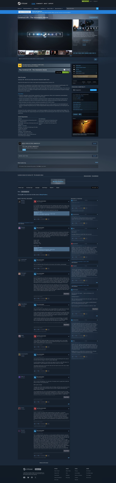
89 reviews (23, 377)
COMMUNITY (39, 3)
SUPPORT (50, 3)
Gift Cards (56, 479)
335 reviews (23, 432)
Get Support (88, 475)
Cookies (76, 477)
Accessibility (77, 473)
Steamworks (56, 475)
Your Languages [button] (25, 191)
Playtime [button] (51, 187)
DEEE (22, 335)
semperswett (23, 259)
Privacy (76, 470)
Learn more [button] (93, 90)
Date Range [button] (44, 187)
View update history (77, 104)
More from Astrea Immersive (31, 143)
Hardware (67, 475)
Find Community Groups (77, 109)
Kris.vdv (23, 430)
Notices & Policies (78, 475)
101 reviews (23, 306)
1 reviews (22, 356)
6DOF (83, 53)
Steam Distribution (58, 477)
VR (74, 53)
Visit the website (76, 102)
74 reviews (23, 409)
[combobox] (81, 8)
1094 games (23, 431)
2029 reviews (23, 260)
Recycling (68, 477)
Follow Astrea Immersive (30, 146)
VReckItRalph (24, 304)
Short (76, 53)
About (45, 3)
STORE (33, 3)
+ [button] (95, 53)
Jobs (67, 473)
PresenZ (84, 44)
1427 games (23, 274)
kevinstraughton (24, 353)
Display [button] (57, 187)
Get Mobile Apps (89, 473)
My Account (88, 477)
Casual (79, 53)
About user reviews (87, 175)
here (40, 166)
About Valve (68, 470)
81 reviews (23, 275)
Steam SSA (56, 473)
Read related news (76, 106)
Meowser (23, 227)
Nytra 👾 (23, 376)
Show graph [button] (94, 187)
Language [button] (37, 187)
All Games (20, 15)
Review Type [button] (20, 187)
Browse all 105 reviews (44, 462)
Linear (90, 53)
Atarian (22, 407)
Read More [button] (66, 293)
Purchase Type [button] (29, 187)
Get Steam (88, 470)
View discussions (76, 107)
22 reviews (23, 203)
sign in (91, 1)
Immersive (86, 53)
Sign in (20, 58)
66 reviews (23, 228)
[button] (20, 8)
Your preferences (95, 175)
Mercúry (23, 200)
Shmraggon (23, 273)
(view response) (21, 223)
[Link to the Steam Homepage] (22, 4)
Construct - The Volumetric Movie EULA (80, 76)
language (95, 1)
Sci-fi (93, 53)
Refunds (76, 479)
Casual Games (25, 15)
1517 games (23, 305)
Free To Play (81, 95)
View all (96, 162)
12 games (22, 355)
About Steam (56, 470)
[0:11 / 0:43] (45, 34)
